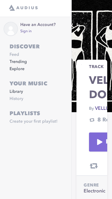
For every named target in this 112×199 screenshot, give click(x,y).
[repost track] (94, 166)
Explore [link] (17, 69)
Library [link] (16, 92)
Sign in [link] (26, 31)
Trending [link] (18, 62)
